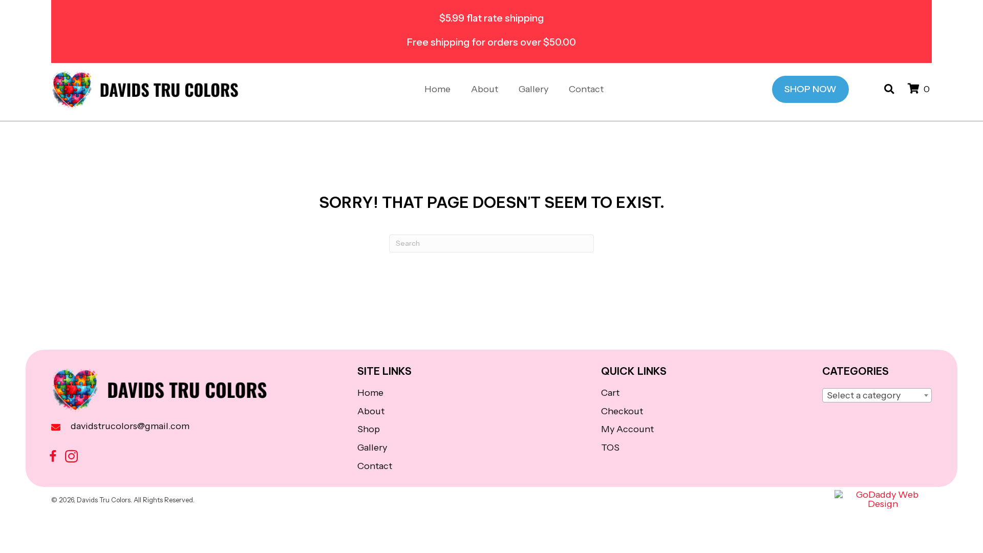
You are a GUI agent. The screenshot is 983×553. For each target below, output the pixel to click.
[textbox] (877, 395)
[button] (52, 456)
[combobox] (877, 395)
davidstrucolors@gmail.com (130, 426)
